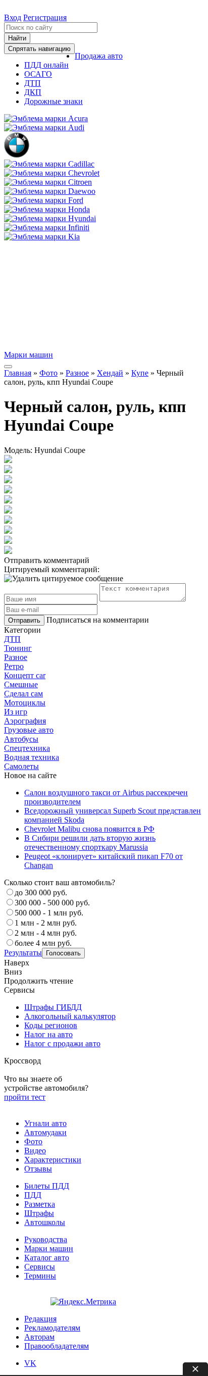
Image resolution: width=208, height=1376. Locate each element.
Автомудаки (45, 1132)
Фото (48, 373)
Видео (35, 1150)
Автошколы (44, 1222)
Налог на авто (48, 1034)
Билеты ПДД (46, 1186)
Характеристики (52, 1159)
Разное (77, 373)
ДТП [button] (12, 639)
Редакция (40, 1318)
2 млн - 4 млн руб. (46, 933)
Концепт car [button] (24, 675)
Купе (139, 373)
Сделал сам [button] (23, 693)
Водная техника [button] (31, 757)
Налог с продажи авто (62, 1043)
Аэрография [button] (25, 721)
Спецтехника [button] (27, 748)
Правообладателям (56, 1346)
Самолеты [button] (21, 766)
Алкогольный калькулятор (70, 1016)
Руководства (45, 1239)
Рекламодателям (52, 1327)
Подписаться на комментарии (97, 620)
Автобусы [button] (21, 739)
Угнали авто (45, 1123)
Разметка (39, 1204)
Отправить (24, 620)
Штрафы (39, 1213)
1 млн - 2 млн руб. (46, 923)
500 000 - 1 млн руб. (49, 912)
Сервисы (39, 1266)
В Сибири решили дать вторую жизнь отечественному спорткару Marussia (89, 842)
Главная (17, 373)
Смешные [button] (21, 684)
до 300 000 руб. (41, 892)
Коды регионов (50, 1025)
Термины (40, 1275)
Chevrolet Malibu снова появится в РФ (89, 829)
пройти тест (24, 1097)
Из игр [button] (15, 711)
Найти (17, 38)
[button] (99, 56)
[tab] (104, 639)
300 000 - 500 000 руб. (52, 902)
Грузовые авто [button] (29, 730)
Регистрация (45, 17)
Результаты (23, 952)
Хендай (110, 373)
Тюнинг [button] (18, 648)
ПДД (32, 1195)
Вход (12, 17)
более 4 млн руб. (43, 943)
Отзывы (38, 1168)
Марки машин (28, 354)
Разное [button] (15, 657)
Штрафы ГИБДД (53, 1007)
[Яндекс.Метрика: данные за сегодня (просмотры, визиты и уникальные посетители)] (83, 1301)
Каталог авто (46, 1257)
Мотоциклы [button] (24, 702)
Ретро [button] (14, 666)
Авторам (39, 1337)
